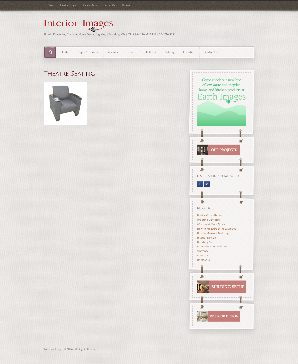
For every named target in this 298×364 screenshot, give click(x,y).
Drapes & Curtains (87, 52)
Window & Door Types (211, 224)
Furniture (189, 52)
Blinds (64, 52)
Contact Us (127, 5)
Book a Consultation (209, 215)
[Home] (50, 52)
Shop (50, 5)
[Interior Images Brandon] (207, 184)
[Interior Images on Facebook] (200, 184)
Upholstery (149, 52)
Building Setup (90, 5)
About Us (110, 5)
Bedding (169, 52)
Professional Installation (212, 246)
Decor (130, 52)
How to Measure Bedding (213, 233)
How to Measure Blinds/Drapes (216, 228)
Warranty (202, 251)
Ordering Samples (208, 219)
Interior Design (68, 5)
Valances (113, 52)
